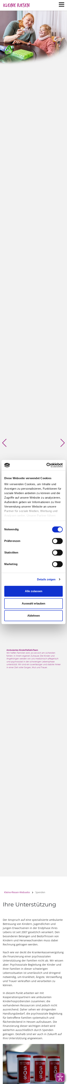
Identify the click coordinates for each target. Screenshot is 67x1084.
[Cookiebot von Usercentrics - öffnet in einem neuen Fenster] (47, 465)
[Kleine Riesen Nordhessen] (16, 4)
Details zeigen (46, 579)
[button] (4, 443)
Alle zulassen (33, 591)
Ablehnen (33, 615)
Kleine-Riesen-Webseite (17, 892)
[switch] (57, 541)
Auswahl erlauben (33, 603)
